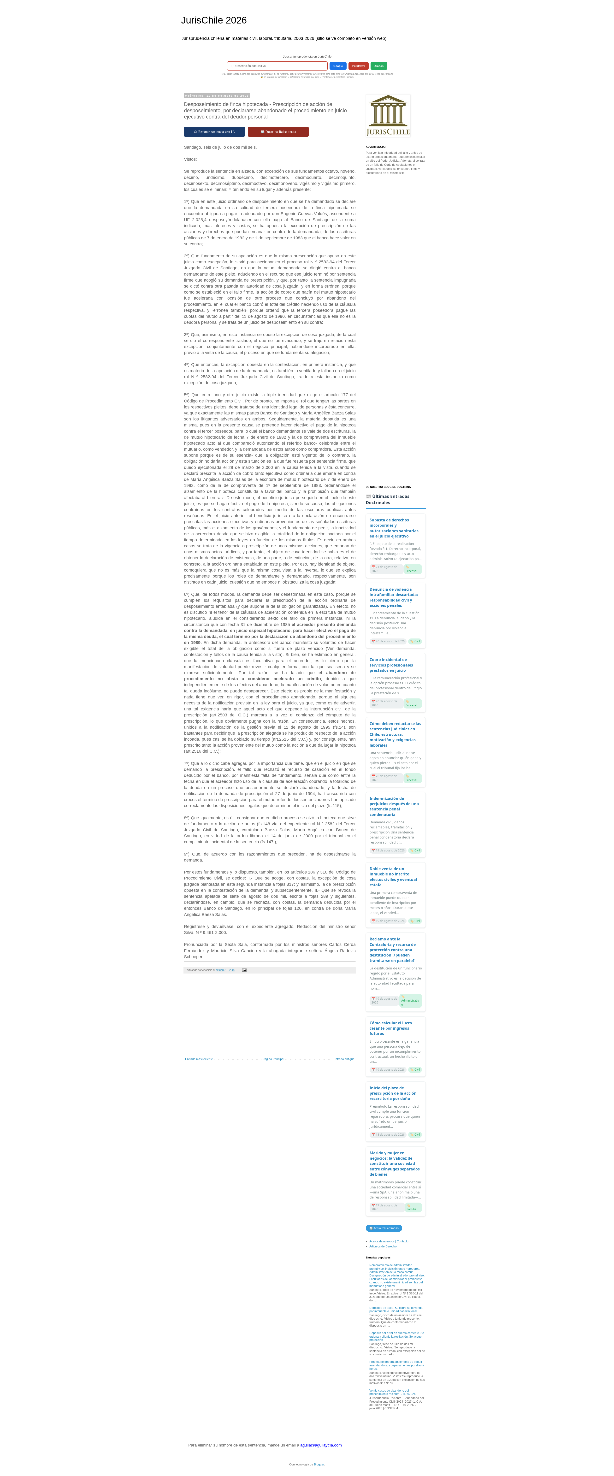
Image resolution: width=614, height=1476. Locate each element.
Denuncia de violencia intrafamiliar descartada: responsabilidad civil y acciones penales (394, 597)
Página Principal (273, 1059)
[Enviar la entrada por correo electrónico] (244, 969)
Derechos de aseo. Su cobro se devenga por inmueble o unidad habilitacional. (396, 1309)
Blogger (319, 1464)
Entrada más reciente (199, 1059)
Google (338, 66)
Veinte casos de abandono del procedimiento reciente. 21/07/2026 (392, 1392)
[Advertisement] (270, 1017)
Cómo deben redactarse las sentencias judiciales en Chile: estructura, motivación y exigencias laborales (395, 734)
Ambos (379, 66)
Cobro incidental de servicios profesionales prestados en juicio (391, 665)
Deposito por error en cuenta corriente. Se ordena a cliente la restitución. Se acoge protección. (396, 1336)
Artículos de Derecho (383, 1246)
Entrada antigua (344, 1059)
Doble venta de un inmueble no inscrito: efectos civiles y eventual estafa (393, 876)
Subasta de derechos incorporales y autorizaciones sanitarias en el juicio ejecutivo (394, 528)
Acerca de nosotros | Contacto (388, 1241)
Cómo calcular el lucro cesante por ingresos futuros (391, 1028)
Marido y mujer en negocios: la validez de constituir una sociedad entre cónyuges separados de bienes (395, 1163)
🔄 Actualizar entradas (384, 1228)
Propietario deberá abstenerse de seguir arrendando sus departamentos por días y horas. (396, 1365)
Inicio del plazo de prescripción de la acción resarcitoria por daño (393, 1093)
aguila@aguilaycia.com (321, 1445)
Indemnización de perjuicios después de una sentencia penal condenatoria (394, 806)
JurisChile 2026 (214, 20)
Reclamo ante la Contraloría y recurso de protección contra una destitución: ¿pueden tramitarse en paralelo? (393, 949)
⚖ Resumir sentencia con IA (214, 131)
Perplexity (358, 66)
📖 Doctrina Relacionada (278, 131)
